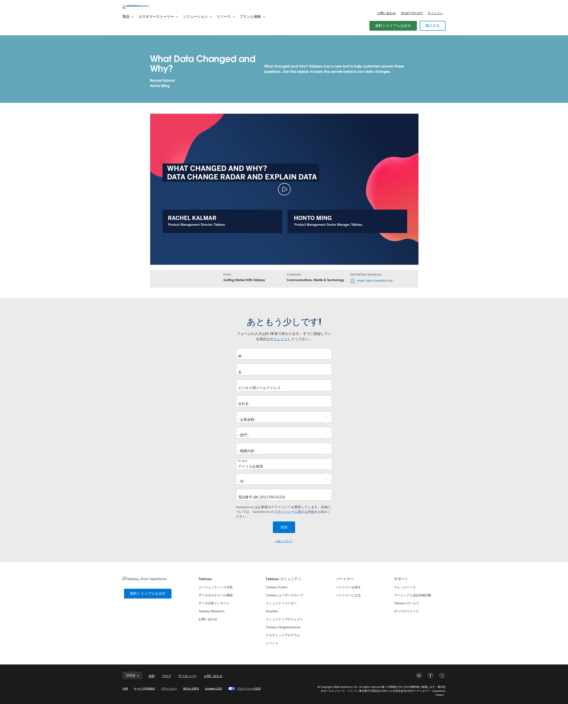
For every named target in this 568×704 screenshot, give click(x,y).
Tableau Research (212, 611)
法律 (125, 688)
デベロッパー (187, 676)
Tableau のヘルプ (406, 603)
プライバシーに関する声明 (294, 512)
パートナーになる (348, 595)
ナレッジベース (405, 587)
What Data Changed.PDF (374, 280)
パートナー (345, 579)
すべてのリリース (406, 611)
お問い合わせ (386, 13)
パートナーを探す (348, 587)
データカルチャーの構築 (216, 595)
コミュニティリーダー (281, 603)
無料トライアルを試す (393, 25)
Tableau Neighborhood (283, 627)
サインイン (435, 13)
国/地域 (242, 461)
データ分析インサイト (214, 603)
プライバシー (169, 688)
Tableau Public (277, 587)
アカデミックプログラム (283, 635)
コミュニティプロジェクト (284, 619)
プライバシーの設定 (249, 688)
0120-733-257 (412, 13)
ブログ (166, 676)
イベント (272, 643)
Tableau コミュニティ (283, 579)
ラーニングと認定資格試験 (412, 595)
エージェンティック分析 (216, 587)
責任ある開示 (191, 688)
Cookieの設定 (213, 688)
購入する (433, 25)
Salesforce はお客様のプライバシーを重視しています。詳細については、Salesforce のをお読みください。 (283, 511)
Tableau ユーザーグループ (284, 595)
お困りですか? (284, 541)
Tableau (205, 579)
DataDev (272, 611)
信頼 (151, 676)
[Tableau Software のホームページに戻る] (141, 5)
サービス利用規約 (144, 688)
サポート (401, 579)
